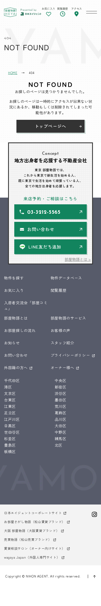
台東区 (10, 400)
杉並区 (10, 438)
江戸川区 (12, 419)
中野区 (61, 432)
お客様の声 (61, 330)
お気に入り (14, 290)
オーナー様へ (62, 367)
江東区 (10, 406)
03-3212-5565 (44, 212)
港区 (8, 387)
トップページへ (51, 126)
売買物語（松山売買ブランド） (27, 539)
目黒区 (10, 426)
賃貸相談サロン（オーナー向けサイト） (34, 548)
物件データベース (66, 278)
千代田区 (12, 380)
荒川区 (61, 406)
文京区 (10, 393)
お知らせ (12, 342)
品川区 (61, 419)
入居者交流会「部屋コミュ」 (26, 305)
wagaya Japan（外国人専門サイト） (32, 557)
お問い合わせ (40, 229)
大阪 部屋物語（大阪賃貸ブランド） (31, 530)
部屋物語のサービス (68, 318)
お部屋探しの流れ (20, 330)
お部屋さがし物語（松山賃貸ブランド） (34, 521)
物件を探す (14, 278)
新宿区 (61, 387)
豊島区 (10, 445)
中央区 (61, 380)
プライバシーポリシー (70, 355)
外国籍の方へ (16, 367)
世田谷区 (12, 432)
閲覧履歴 (59, 290)
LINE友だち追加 (44, 246)
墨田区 (61, 400)
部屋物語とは (16, 318)
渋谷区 (61, 393)
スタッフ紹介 (62, 342)
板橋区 (10, 451)
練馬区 (61, 438)
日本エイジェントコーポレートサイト (33, 512)
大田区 (61, 426)
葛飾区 (61, 413)
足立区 (10, 413)
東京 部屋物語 (10, 12)
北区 (58, 445)
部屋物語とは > (78, 259)
